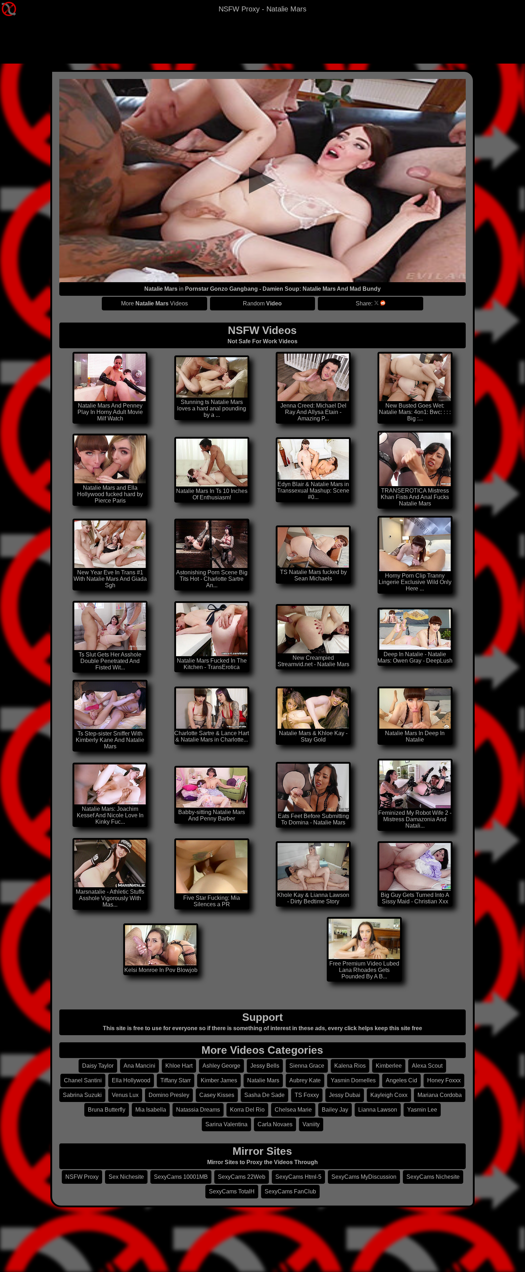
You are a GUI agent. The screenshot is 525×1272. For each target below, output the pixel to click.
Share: (364, 303)
